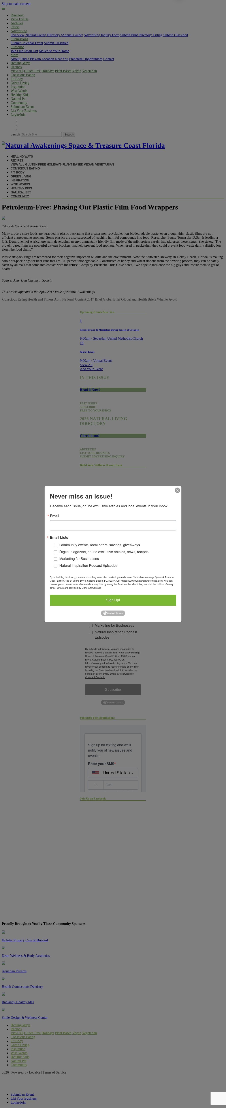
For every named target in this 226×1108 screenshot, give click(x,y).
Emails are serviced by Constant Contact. (79, 588)
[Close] (177, 490)
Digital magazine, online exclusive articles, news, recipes (104, 551)
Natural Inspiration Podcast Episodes (88, 565)
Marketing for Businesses (79, 558)
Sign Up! (113, 600)
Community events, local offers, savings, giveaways (99, 545)
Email (54, 516)
